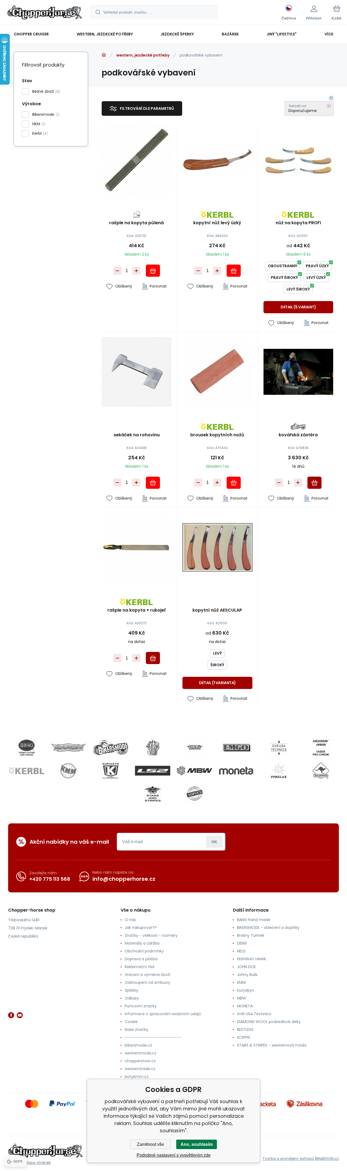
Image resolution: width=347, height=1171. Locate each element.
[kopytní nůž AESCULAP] (217, 547)
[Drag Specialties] (194, 748)
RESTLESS (245, 1029)
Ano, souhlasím (197, 1144)
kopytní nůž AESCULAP (217, 610)
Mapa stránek (38, 1162)
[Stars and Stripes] (152, 794)
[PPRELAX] (278, 771)
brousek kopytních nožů (217, 435)
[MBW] (194, 771)
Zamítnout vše (150, 1144)
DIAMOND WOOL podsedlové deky (269, 1021)
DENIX (242, 943)
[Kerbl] (26, 771)
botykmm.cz (137, 1076)
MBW (241, 998)
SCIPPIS (243, 1037)
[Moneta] (236, 771)
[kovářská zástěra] (298, 372)
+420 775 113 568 (49, 879)
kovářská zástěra (298, 435)
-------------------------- (153, 1037)
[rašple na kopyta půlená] (136, 160)
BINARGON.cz (327, 1158)
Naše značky (136, 1029)
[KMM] (68, 771)
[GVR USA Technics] (278, 748)
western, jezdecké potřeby (142, 55)
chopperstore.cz (140, 1061)
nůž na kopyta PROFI (298, 223)
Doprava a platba (141, 959)
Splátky (131, 990)
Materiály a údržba (142, 943)
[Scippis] (320, 771)
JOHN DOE (246, 966)
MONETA (245, 1006)
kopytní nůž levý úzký (217, 223)
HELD (241, 951)
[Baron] (68, 748)
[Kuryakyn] (110, 771)
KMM (241, 982)
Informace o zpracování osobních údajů (163, 1014)
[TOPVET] (194, 794)
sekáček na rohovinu (137, 435)
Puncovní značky (141, 1006)
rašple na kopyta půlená (136, 223)
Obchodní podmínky (144, 951)
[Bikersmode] (110, 748)
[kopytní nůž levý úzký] (217, 160)
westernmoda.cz (140, 1053)
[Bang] (26, 748)
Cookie (131, 1021)
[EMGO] (236, 748)
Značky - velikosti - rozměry (151, 935)
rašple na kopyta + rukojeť (136, 610)
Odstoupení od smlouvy (147, 982)
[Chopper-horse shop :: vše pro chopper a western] (104, 55)
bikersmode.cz (138, 1045)
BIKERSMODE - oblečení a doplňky (268, 927)
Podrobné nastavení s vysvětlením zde (174, 1155)
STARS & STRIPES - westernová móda (271, 1045)
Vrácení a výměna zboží (147, 974)
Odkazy (132, 998)
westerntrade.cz (140, 1068)
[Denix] (152, 748)
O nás (130, 919)
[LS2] (152, 771)
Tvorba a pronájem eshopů (288, 1158)
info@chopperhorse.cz (123, 879)
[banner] (44, 13)
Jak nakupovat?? (141, 927)
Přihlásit (214, 842)
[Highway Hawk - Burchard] (320, 748)
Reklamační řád (139, 966)
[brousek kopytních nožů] (217, 372)
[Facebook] (11, 1015)
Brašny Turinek (250, 935)
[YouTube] (20, 1015)
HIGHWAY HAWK (251, 959)
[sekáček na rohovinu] (136, 372)
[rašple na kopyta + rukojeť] (136, 547)
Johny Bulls (247, 974)
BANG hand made (253, 919)
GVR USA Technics (254, 1014)
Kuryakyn (245, 990)
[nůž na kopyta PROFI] (298, 160)
